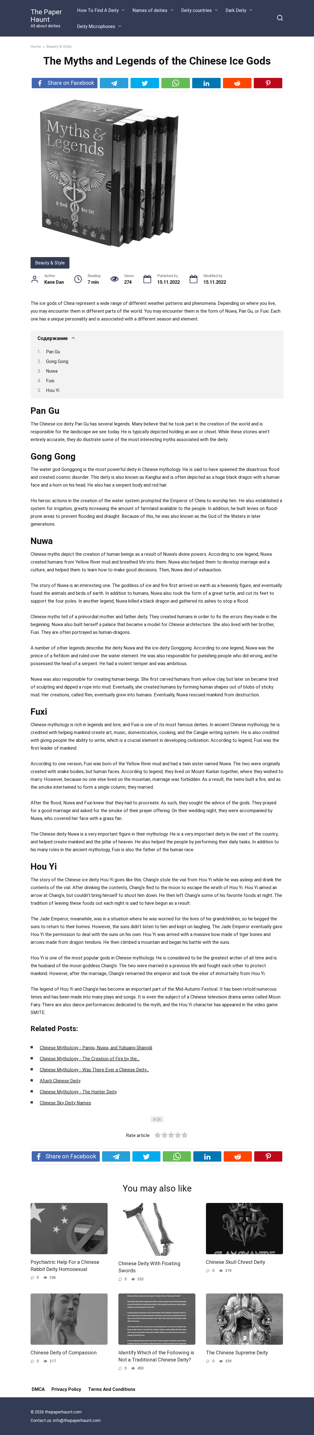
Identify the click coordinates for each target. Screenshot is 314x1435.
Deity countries (196, 10)
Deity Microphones (96, 26)
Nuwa (51, 371)
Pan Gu (53, 351)
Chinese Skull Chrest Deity (235, 1262)
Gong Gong (57, 361)
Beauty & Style (50, 263)
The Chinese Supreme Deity (237, 1353)
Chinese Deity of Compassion (64, 1353)
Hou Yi (52, 390)
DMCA (38, 1389)
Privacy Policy (66, 1389)
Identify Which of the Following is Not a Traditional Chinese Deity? (156, 1356)
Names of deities (149, 10)
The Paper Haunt (46, 15)
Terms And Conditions (111, 1389)
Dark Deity (236, 10)
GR (158, 1119)
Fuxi (50, 380)
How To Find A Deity (98, 10)
